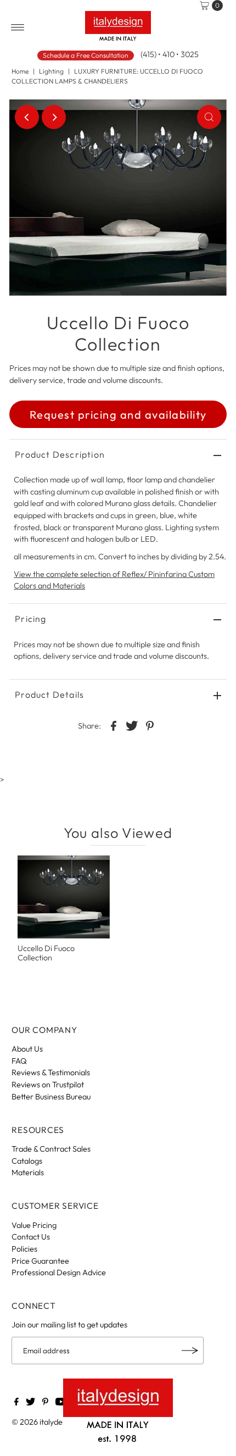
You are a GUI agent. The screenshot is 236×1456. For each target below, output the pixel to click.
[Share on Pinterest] (150, 724)
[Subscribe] (190, 1350)
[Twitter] (30, 1402)
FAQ (19, 1061)
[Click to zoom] (209, 117)
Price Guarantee (40, 1261)
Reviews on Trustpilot (48, 1085)
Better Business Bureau (51, 1097)
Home (20, 71)
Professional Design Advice (59, 1272)
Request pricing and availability (118, 414)
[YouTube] (60, 1402)
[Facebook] (16, 1402)
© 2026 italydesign (44, 1422)
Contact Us (31, 1237)
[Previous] (27, 117)
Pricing (30, 618)
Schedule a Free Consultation (85, 55)
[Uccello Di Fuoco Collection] (64, 896)
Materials (28, 1172)
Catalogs (27, 1161)
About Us (27, 1049)
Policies (24, 1249)
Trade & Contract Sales (51, 1149)
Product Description (60, 454)
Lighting (51, 71)
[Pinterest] (45, 1402)
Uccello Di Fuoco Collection (46, 953)
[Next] (54, 117)
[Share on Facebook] (113, 724)
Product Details (49, 694)
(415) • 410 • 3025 (170, 54)
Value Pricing (34, 1225)
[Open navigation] (17, 27)
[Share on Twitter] (131, 724)
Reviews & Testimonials (51, 1072)
